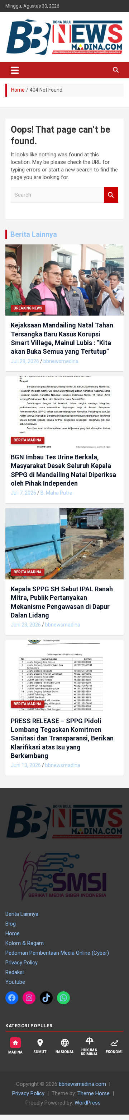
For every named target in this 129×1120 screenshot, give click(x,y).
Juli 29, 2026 (25, 361)
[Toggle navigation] (14, 70)
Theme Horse (93, 1093)
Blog (10, 924)
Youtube (15, 982)
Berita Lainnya (33, 234)
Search (111, 195)
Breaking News (28, 308)
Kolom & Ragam (24, 943)
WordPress (88, 1103)
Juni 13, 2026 (26, 765)
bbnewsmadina (60, 361)
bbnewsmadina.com (82, 1084)
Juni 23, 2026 (26, 625)
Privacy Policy (21, 962)
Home (12, 933)
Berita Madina (28, 440)
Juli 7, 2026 (23, 493)
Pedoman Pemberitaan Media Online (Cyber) (57, 953)
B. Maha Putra (56, 493)
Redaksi (14, 972)
